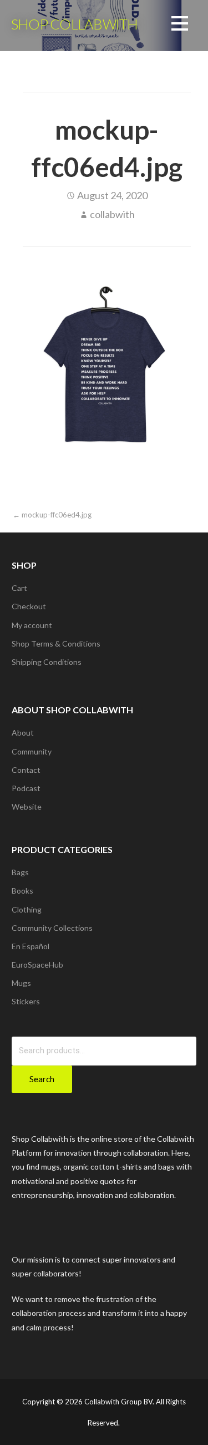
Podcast (26, 788)
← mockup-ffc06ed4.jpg (52, 514)
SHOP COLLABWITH (74, 24)
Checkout (29, 606)
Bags (20, 872)
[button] (180, 25)
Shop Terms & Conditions (56, 643)
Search (41, 1079)
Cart (19, 588)
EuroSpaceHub (37, 964)
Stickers (26, 1001)
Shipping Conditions (47, 662)
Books (22, 890)
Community (32, 751)
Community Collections (52, 928)
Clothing (27, 909)
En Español (30, 946)
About (23, 732)
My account (32, 625)
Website (27, 806)
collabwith (112, 214)
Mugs (21, 983)
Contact (26, 770)
